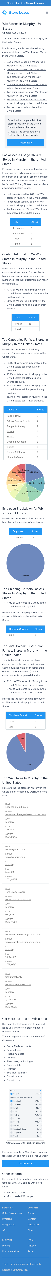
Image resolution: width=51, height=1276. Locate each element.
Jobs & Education (16, 441)
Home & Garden (15, 457)
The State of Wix (16, 1192)
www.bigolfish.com (15, 857)
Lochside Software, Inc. (15, 1269)
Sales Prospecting (12, 1213)
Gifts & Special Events (18, 421)
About (31, 1213)
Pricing (6, 1245)
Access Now (25, 142)
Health (10, 436)
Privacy (32, 1245)
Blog (30, 1230)
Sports (10, 447)
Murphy (9, 821)
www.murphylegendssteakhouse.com (25, 814)
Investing (7, 1218)
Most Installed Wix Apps (20, 1196)
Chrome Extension (35, 3)
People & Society (16, 426)
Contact (32, 1218)
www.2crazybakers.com (18, 899)
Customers (33, 1224)
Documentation (10, 1251)
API (4, 1230)
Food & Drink (14, 415)
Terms (31, 1251)
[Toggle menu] (47, 12)
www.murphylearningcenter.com (23, 942)
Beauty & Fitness (16, 452)
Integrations (8, 1224)
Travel (10, 431)
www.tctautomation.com (18, 984)
